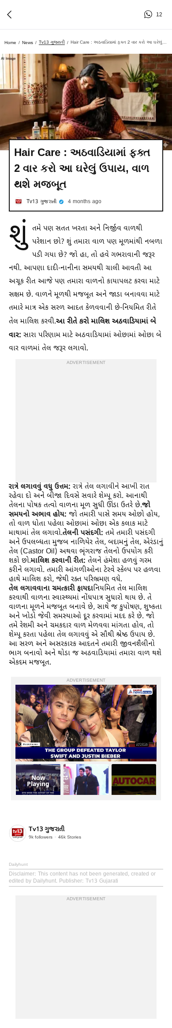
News (27, 42)
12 (149, 14)
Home (10, 42)
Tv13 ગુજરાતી (52, 42)
